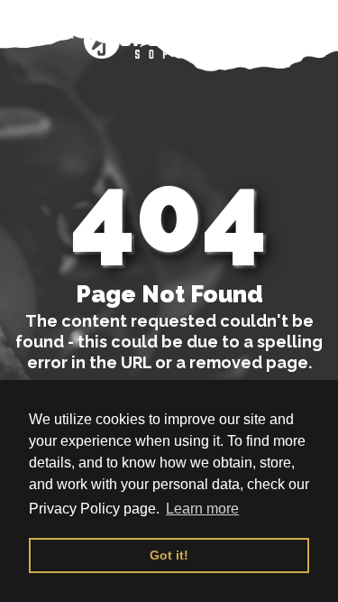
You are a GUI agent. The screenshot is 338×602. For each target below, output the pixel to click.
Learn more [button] (202, 508)
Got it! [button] (169, 555)
